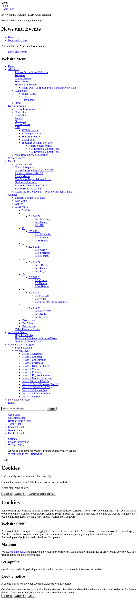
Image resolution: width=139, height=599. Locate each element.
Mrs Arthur (28, 323)
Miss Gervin (28, 320)
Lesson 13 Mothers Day (34, 390)
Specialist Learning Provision (37, 142)
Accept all (20, 494)
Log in (4, 5)
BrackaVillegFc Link (19, 420)
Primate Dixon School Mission (31, 72)
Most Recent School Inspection (31, 154)
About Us (13, 69)
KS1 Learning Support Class (43, 148)
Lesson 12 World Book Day (37, 387)
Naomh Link (15, 430)
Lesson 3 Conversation (34, 359)
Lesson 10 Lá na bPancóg (35, 381)
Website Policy (16, 445)
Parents (12, 161)
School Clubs (29, 93)
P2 (23, 228)
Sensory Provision (31, 136)
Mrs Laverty (41, 237)
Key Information (17, 106)
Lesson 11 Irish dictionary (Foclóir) (40, 384)
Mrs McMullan (43, 234)
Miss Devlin (41, 265)
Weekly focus (22, 350)
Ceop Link (14, 414)
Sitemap (12, 438)
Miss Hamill (41, 240)
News (18, 102)
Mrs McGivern (43, 310)
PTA (24, 96)
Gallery (19, 203)
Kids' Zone (21, 200)
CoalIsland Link (16, 417)
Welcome (20, 75)
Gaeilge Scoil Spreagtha (21, 344)
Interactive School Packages (30, 197)
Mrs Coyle (41, 271)
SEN (17, 127)
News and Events (17, 40)
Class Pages (21, 206)
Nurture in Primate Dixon (28, 341)
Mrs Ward (40, 298)
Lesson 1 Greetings (32, 353)
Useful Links (29, 139)
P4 (23, 258)
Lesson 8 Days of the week (36, 375)
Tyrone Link (15, 423)
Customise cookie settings (41, 494)
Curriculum (21, 112)
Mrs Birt (39, 225)
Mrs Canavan (29, 326)
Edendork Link (16, 427)
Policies (19, 118)
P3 (23, 243)
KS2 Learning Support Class (43, 151)
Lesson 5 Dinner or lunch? (36, 365)
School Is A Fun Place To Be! (31, 185)
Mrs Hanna (41, 222)
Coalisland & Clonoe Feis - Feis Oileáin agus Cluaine (43, 191)
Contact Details (23, 78)
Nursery (26, 210)
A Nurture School (17, 332)
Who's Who (21, 81)
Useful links (28, 99)
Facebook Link (16, 433)
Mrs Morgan (42, 255)
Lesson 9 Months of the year (37, 378)
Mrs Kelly (40, 313)
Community (21, 90)
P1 (23, 213)
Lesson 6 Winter (30, 369)
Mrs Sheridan (42, 252)
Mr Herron (41, 283)
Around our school (25, 164)
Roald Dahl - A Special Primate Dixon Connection (49, 87)
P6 (23, 289)
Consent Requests (24, 167)
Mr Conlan (41, 280)
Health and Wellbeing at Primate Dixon (36, 338)
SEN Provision (30, 130)
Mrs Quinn (41, 268)
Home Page (7, 8)
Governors (20, 121)
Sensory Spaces (16, 158)
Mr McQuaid (42, 317)
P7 (23, 304)
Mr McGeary (42, 295)
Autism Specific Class (40, 145)
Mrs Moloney (42, 219)
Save (31, 596)
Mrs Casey (41, 249)
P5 (23, 274)
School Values (22, 124)
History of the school (26, 84)
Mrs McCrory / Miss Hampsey (51, 301)
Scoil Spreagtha (23, 347)
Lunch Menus (22, 176)
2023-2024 (34, 216)
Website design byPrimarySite (25, 453)
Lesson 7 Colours (31, 372)
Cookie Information (18, 441)
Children (12, 194)
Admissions (21, 115)
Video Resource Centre (27, 329)
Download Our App (19, 399)
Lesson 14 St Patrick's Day (36, 393)
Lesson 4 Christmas (32, 362)
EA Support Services (33, 133)
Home (11, 37)
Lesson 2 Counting (32, 356)
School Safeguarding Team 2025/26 (34, 170)
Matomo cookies (19, 551)
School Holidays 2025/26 (28, 188)
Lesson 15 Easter (31, 396)
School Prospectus (25, 109)
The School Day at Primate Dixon (33, 179)
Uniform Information (26, 182)
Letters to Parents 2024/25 (29, 173)
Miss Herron (42, 286)
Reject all (7, 494)
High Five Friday (24, 335)
